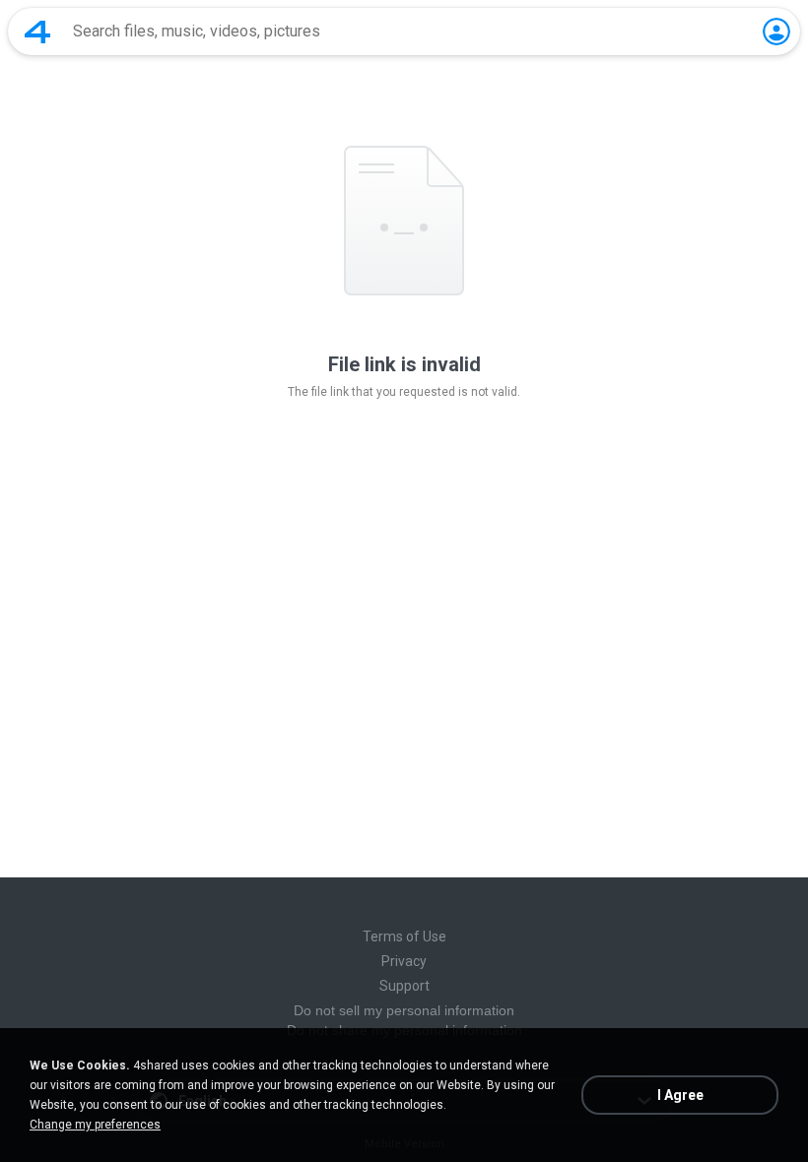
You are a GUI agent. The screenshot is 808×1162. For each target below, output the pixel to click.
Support (404, 986)
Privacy (404, 961)
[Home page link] (37, 31)
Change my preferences (95, 1124)
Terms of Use (404, 936)
